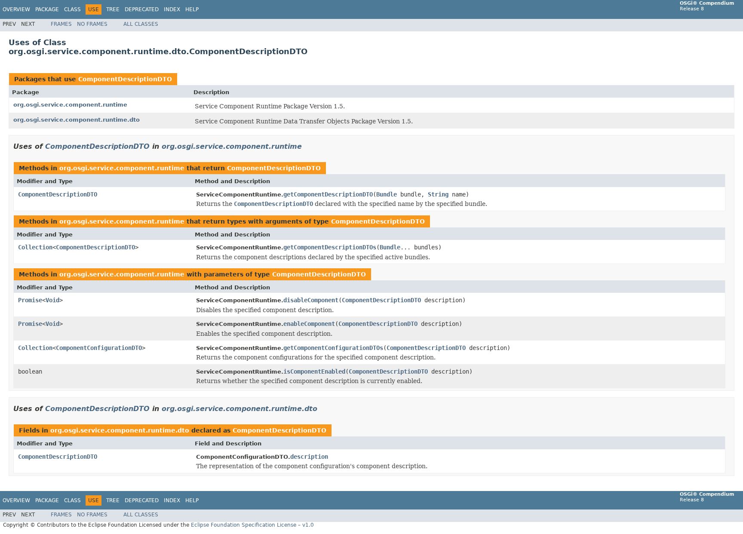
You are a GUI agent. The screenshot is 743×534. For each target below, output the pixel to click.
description (309, 456)
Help (192, 9)
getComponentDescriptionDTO (328, 194)
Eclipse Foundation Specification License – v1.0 (252, 525)
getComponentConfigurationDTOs (333, 347)
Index (172, 9)
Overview (16, 9)
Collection (35, 247)
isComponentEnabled (314, 371)
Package (47, 9)
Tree (113, 9)
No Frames (92, 24)
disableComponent (310, 300)
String (438, 194)
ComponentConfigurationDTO (99, 347)
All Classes (140, 24)
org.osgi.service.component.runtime (70, 104)
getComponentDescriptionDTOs (329, 247)
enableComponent (309, 323)
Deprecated (142, 9)
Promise (30, 300)
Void (52, 300)
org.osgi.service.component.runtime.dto (76, 120)
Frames (61, 24)
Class (72, 9)
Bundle (386, 194)
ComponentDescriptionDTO (125, 79)
